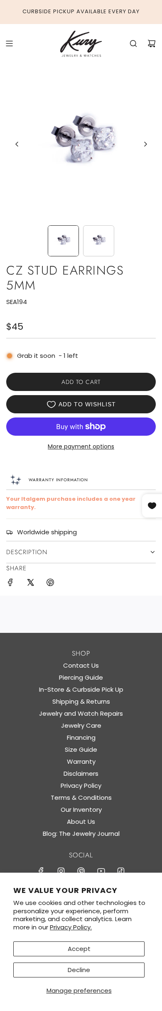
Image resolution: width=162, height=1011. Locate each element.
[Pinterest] (81, 871)
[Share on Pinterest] (50, 583)
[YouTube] (101, 871)
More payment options (81, 446)
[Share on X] (30, 583)
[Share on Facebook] (10, 583)
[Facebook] (41, 871)
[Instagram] (61, 871)
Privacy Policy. (71, 927)
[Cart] (151, 43)
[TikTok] (121, 871)
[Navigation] (9, 43)
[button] (17, 144)
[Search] (133, 43)
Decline (79, 969)
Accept (79, 948)
